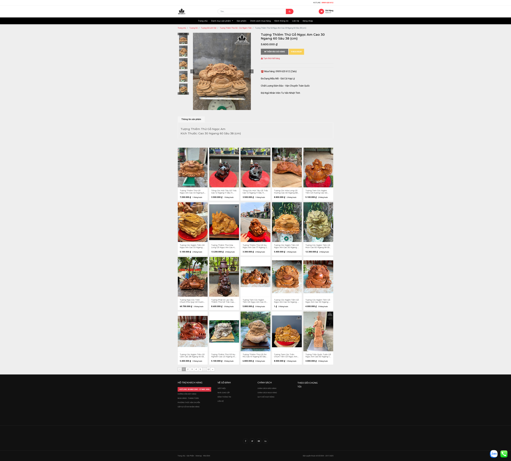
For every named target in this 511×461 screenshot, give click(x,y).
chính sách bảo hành (266, 388)
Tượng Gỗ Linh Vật (208, 28)
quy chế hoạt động (265, 397)
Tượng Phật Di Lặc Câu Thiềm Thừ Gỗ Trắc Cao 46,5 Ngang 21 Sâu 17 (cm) (223, 301)
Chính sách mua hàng (267, 393)
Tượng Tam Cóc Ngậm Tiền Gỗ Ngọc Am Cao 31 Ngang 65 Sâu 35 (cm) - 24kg (254, 301)
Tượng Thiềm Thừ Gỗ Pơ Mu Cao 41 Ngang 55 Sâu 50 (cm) (254, 355)
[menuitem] (203, 21)
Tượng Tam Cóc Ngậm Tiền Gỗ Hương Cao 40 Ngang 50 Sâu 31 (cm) (316, 191)
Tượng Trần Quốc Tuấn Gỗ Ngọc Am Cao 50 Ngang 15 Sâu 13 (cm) (318, 355)
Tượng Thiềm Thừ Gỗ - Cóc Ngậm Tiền (236, 28)
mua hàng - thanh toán (188, 398)
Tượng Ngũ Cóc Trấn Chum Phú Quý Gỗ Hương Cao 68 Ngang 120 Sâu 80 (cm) (192, 301)
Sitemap (198, 456)
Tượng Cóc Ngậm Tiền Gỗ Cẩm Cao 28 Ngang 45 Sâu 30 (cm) (192, 355)
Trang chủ (182, 28)
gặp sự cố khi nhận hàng (188, 407)
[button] (192, 71)
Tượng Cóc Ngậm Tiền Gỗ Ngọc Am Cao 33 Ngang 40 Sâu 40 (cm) (193, 246)
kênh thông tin (224, 397)
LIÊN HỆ (221, 401)
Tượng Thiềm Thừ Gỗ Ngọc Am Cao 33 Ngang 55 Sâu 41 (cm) (192, 191)
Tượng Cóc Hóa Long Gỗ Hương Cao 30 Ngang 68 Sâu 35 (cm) (286, 191)
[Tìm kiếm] (289, 11)
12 (208, 369)
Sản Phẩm (190, 456)
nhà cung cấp (224, 393)
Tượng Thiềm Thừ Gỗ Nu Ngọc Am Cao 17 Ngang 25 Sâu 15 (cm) (255, 246)
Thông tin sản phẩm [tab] (191, 119)
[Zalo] (494, 453)
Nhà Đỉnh (207, 456)
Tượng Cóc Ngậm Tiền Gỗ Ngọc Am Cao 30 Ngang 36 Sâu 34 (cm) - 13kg (318, 301)
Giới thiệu (222, 388)
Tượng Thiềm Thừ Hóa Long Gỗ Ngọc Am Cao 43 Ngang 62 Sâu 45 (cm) (223, 246)
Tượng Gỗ (193, 28)
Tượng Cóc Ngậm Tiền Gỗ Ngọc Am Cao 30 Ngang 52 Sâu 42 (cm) (287, 246)
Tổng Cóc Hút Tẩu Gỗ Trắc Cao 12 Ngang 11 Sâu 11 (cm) (224, 191)
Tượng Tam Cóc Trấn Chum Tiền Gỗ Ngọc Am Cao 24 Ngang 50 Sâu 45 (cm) (285, 355)
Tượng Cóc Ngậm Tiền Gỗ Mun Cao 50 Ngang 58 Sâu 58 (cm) (318, 246)
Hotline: (323, 3)
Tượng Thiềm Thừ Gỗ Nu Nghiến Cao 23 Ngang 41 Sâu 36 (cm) (223, 355)
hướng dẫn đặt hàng (187, 394)
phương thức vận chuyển (189, 402)
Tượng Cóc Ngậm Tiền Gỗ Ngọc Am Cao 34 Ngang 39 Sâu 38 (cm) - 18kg (287, 301)
